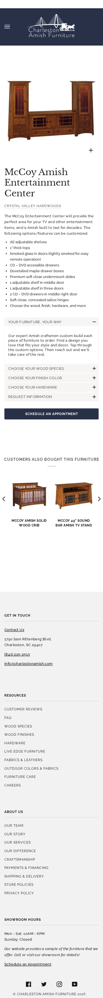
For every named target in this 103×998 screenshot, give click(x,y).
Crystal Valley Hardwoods (32, 206)
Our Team (14, 825)
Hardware (15, 743)
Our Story (15, 834)
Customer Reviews (23, 709)
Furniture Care (20, 777)
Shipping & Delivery (24, 876)
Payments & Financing (26, 868)
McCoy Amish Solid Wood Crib (29, 522)
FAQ (8, 718)
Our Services (17, 842)
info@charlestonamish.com (28, 664)
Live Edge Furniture (24, 751)
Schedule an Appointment (51, 414)
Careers (12, 785)
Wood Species (18, 726)
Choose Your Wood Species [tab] (36, 368)
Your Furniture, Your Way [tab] (35, 322)
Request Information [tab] (30, 397)
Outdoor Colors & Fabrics (31, 768)
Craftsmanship (19, 859)
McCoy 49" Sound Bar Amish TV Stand (73, 522)
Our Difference (20, 851)
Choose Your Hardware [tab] (32, 387)
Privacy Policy (19, 893)
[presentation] (4, 499)
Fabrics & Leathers (23, 760)
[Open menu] (12, 26)
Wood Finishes (19, 734)
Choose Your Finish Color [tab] (35, 378)
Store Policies (19, 884)
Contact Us (14, 630)
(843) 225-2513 (17, 654)
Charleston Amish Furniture (46, 994)
